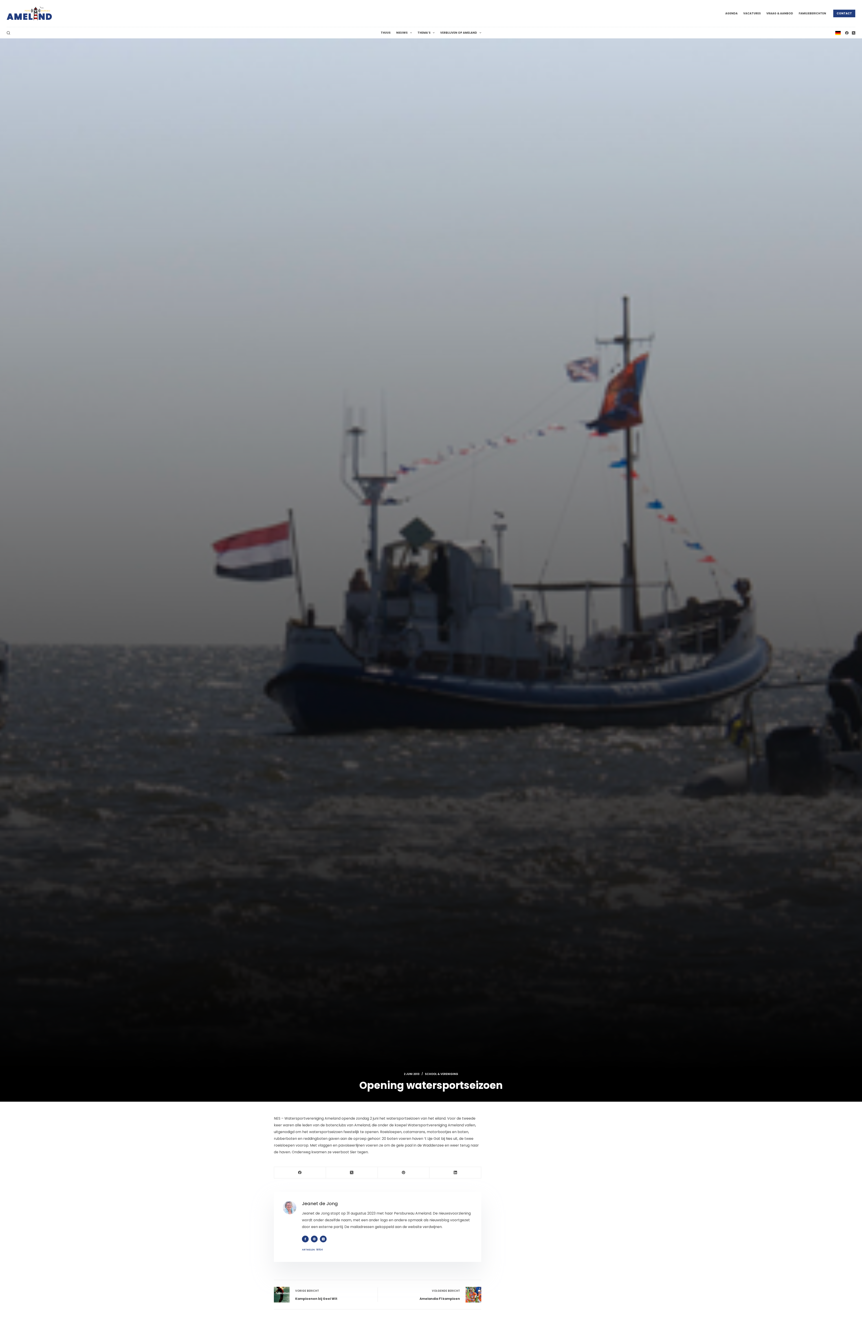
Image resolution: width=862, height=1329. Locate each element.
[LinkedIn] (455, 1172)
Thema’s (424, 33)
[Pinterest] (404, 1172)
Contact (844, 13)
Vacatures (752, 13)
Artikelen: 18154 (312, 1249)
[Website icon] (314, 1239)
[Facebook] (847, 33)
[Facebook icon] (305, 1239)
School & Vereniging (441, 1074)
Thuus (386, 33)
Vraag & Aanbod (779, 13)
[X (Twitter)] (853, 33)
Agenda (731, 13)
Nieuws (402, 33)
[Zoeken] (8, 33)
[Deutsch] (838, 32)
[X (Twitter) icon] (323, 1239)
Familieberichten (812, 13)
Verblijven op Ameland (458, 33)
